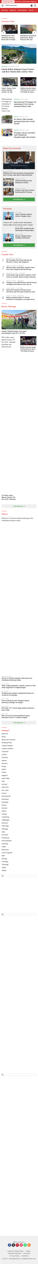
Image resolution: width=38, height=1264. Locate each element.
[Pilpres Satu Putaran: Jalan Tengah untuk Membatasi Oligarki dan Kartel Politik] (28, 29)
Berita (4, 737)
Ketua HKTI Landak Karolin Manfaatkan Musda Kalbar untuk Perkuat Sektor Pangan (24, 229)
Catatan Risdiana (7, 749)
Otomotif (5, 835)
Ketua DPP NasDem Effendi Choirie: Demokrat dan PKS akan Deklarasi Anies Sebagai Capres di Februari (20, 291)
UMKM (4, 870)
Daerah (16, 116)
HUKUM (4, 784)
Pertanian (5, 844)
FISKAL (4, 772)
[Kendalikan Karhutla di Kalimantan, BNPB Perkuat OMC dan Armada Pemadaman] (10, 29)
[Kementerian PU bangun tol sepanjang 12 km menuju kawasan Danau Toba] (7, 105)
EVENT (4, 769)
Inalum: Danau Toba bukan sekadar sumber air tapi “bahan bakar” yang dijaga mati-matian (9, 90)
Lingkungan (5, 820)
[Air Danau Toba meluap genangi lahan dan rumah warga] (7, 120)
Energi (4, 766)
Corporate (5, 751)
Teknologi (5, 864)
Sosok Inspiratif (7, 853)
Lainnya (4, 814)
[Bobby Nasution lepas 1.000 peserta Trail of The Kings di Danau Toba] (28, 81)
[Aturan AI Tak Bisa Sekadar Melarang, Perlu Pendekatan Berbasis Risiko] (19, 595)
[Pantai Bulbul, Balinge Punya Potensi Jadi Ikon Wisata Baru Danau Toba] (19, 54)
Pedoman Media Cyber (15, 1251)
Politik (4, 847)
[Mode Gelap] (32, 5)
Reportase (5, 850)
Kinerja (16, 130)
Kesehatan (5, 799)
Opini (3, 832)
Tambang (5, 862)
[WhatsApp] (25, 1245)
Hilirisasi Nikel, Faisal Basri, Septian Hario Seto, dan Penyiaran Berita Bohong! (20, 268)
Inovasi (4, 793)
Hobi (3, 781)
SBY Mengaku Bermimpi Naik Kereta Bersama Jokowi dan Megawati (19, 261)
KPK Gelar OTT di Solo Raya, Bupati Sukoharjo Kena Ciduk (18, 709)
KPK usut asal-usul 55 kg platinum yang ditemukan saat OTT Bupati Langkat (15, 716)
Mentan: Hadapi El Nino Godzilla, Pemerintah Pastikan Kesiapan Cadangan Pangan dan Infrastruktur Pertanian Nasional (23, 237)
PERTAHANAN (7, 841)
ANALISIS (5, 734)
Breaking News (7, 743)
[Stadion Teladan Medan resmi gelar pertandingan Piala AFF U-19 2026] (19, 319)
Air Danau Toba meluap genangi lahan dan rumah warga (24, 121)
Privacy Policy (14, 1256)
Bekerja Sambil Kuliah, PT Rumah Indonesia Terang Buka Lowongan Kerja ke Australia (20, 298)
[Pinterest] (17, 1245)
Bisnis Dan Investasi (8, 740)
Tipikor (4, 868)
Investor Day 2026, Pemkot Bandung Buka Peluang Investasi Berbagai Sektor (24, 191)
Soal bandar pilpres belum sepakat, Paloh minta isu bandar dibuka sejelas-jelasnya (21, 276)
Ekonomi (5, 763)
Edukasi (4, 760)
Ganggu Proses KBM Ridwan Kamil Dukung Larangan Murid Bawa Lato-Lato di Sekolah (21, 283)
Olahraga (5, 829)
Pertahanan (6, 838)
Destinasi (5, 66)
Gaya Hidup (5, 778)
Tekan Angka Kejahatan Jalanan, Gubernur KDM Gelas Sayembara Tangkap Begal (19, 686)
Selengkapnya (18, 199)
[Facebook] (9, 1245)
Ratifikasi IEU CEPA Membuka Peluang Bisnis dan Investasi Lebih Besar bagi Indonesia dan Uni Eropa (18, 174)
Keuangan (5, 802)
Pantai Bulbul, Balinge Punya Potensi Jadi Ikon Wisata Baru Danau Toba (18, 70)
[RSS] (29, 1245)
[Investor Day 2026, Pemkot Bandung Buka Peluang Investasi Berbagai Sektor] (8, 192)
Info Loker (5, 790)
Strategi (4, 859)
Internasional (6, 796)
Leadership (5, 817)
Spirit (3, 856)
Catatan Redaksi (7, 746)
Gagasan (5, 775)
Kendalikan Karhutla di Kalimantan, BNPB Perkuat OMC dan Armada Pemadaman (10, 38)
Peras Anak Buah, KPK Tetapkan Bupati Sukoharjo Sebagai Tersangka (15, 701)
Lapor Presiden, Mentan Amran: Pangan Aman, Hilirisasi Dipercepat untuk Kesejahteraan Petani (24, 215)
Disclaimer (25, 1256)
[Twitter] (13, 1245)
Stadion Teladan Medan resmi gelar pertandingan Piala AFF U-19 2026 (14, 332)
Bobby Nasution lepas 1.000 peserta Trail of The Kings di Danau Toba (28, 90)
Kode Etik (26, 1253)
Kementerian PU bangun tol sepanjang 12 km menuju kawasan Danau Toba (25, 104)
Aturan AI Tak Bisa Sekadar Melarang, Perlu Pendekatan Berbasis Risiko (17, 679)
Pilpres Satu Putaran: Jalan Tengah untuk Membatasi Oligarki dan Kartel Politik (27, 37)
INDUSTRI (5, 787)
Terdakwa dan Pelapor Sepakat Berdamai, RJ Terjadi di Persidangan (18, 694)
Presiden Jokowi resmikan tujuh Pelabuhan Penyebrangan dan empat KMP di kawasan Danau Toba (24, 137)
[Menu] (3, 5)
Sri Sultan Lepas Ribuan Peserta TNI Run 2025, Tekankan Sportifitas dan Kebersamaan (9, 497)
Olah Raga (5, 826)
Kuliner (4, 811)
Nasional (5, 823)
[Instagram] (21, 1245)
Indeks (28, 1251)
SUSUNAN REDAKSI (14, 1253)
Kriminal (4, 808)
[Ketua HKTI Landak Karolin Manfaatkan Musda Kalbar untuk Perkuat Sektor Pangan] (19, 223)
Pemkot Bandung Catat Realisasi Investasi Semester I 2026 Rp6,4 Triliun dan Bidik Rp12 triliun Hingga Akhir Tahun (24, 182)
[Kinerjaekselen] (11, 5)
